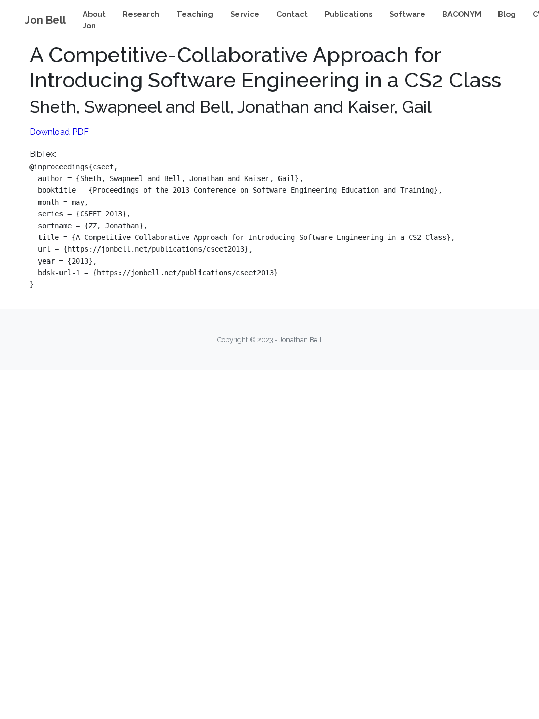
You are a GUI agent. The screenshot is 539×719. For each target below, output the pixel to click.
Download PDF (59, 132)
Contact (292, 13)
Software (407, 13)
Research (141, 13)
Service (244, 13)
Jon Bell (45, 20)
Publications (348, 13)
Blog (507, 13)
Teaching (194, 13)
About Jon (94, 19)
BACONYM (461, 13)
